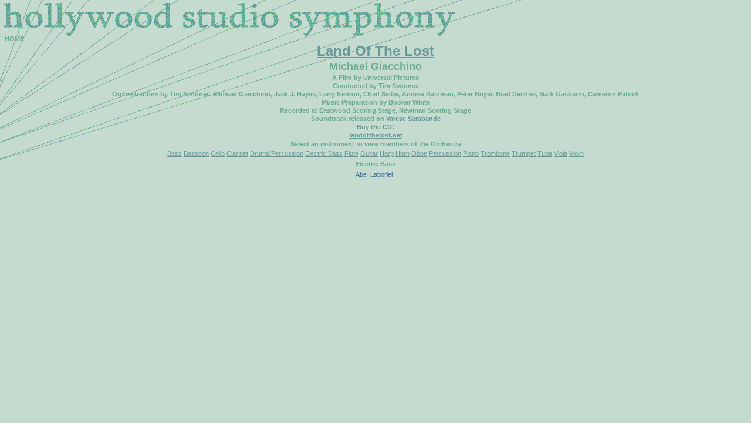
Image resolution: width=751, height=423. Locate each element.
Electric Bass (324, 153)
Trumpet (524, 153)
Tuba (544, 153)
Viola (560, 153)
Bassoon (196, 153)
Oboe (419, 153)
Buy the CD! (375, 126)
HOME (14, 38)
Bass (174, 153)
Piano (471, 153)
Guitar (369, 153)
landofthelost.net (375, 135)
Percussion (445, 153)
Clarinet (237, 153)
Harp (387, 153)
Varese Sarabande (413, 118)
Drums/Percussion (276, 153)
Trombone (495, 153)
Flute (351, 153)
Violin (576, 153)
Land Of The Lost (375, 51)
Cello (218, 153)
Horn (402, 153)
